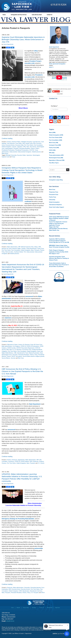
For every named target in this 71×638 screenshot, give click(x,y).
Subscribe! (60, 93)
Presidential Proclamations (22, 150)
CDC (40, 459)
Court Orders (18, 143)
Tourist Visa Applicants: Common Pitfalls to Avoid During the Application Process (58, 223)
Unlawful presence (36, 151)
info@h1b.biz (10, 621)
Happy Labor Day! (54, 227)
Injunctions (29, 155)
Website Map (49, 607)
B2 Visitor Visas (38, 344)
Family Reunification (31, 248)
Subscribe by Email (37, 15)
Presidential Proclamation (8, 150)
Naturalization (25, 591)
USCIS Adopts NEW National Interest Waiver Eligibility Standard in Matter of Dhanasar (59, 218)
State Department (34, 404)
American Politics (16, 141)
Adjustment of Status (12, 344)
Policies (33, 148)
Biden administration (12, 246)
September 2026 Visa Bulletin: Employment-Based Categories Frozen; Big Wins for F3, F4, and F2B (59, 240)
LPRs (24, 146)
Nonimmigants (36, 155)
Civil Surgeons (16, 346)
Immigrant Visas (55, 145)
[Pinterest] (67, 117)
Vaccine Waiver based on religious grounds (33, 356)
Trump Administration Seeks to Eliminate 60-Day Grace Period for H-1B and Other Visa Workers (59, 264)
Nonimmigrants (9, 148)
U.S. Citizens (41, 463)
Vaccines (13, 358)
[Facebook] (51, 117)
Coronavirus (11, 461)
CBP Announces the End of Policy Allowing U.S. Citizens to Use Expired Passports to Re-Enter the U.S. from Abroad (22, 371)
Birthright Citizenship (26, 141)
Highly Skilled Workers (7, 353)
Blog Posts (57, 607)
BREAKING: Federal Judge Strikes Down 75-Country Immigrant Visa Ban (59, 246)
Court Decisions (36, 141)
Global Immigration (6, 146)
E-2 (13, 349)
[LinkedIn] (59, 117)
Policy (3, 252)
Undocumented (13, 151)
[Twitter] (55, 117)
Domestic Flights (16, 248)
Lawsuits (14, 146)
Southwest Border (18, 252)
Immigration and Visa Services (19, 15)
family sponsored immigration (57, 63)
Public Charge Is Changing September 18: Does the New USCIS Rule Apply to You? (58, 252)
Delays (36, 246)
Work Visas (21, 358)
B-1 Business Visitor (28, 344)
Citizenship (27, 587)
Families (23, 248)
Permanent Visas (53, 194)
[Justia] (63, 117)
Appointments (21, 459)
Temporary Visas (53, 192)
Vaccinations (19, 356)
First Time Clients (28, 145)
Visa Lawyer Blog (16, 6)
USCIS (13, 356)
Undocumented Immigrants (24, 151)
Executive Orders (21, 155)
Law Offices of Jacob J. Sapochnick (21, 633)
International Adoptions (55, 204)
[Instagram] (55, 121)
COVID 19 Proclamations (32, 346)
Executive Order (19, 145)
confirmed (28, 201)
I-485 (15, 353)
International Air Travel (22, 353)
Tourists (9, 356)
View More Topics (54, 162)
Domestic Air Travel (7, 248)
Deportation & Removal (56, 160)
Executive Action (16, 589)
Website (18, 607)
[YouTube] (51, 121)
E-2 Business (18, 349)
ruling (36, 51)
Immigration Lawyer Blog (56, 180)
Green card (40, 351)
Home (4, 15)
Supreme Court (5, 156)
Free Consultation (38, 145)
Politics (37, 148)
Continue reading (7, 138)
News (27, 146)
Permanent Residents (24, 148)
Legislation (19, 146)
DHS (24, 143)
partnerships (38, 548)
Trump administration (56, 155)
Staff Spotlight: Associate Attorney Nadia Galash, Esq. (58, 229)
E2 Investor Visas (26, 349)
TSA (25, 252)
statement (8, 318)
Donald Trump (29, 143)
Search (67, 169)
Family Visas (40, 248)
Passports (16, 148)
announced (29, 296)
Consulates (4, 461)
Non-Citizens (33, 146)
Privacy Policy (26, 607)
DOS (34, 143)
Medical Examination (34, 353)
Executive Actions (10, 145)
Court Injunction (11, 143)
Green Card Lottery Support (56, 207)
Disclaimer (34, 607)
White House (5, 153)
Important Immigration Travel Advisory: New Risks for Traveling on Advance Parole (59, 258)
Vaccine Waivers (6, 358)
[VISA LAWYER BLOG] (35, 19)
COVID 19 (23, 346)
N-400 (20, 591)
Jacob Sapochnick (54, 47)
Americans (14, 459)
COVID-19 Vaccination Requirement (25, 348)
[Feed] (59, 121)
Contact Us (49, 15)
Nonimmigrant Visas (7, 354)
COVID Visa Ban (11, 348)
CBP (19, 246)
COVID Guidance (25, 461)
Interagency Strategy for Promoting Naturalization (18, 518)
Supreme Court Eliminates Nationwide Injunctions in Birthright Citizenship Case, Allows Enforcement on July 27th (23, 39)
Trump (13, 156)
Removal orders (9, 252)
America (9, 141)
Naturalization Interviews (36, 591)
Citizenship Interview (35, 587)
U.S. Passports (35, 592)
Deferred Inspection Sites (27, 246)
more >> (51, 67)
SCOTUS (31, 150)
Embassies (36, 461)
